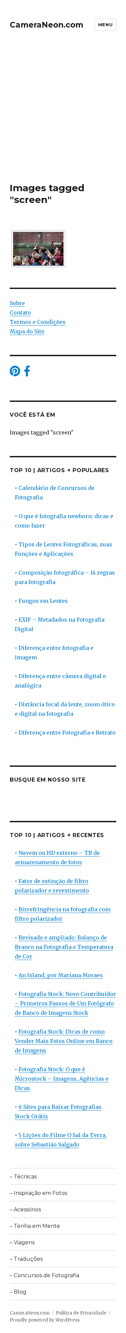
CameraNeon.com (46, 25)
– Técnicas (23, 1176)
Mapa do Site (27, 331)
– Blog (18, 1292)
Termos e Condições (38, 322)
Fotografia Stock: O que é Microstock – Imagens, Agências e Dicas (62, 1078)
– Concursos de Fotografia (44, 1275)
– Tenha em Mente (35, 1226)
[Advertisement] (63, 116)
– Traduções (26, 1259)
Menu (105, 24)
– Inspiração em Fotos (38, 1193)
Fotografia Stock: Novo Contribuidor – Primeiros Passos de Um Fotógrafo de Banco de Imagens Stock (65, 1003)
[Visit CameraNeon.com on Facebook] (27, 373)
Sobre (17, 303)
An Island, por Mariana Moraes (60, 975)
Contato (20, 312)
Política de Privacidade (81, 1313)
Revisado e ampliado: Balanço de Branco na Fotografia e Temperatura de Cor (64, 947)
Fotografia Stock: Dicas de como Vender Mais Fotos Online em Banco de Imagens (64, 1041)
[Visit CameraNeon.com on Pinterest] (15, 373)
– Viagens (22, 1242)
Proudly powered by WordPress (45, 1320)
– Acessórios (25, 1209)
